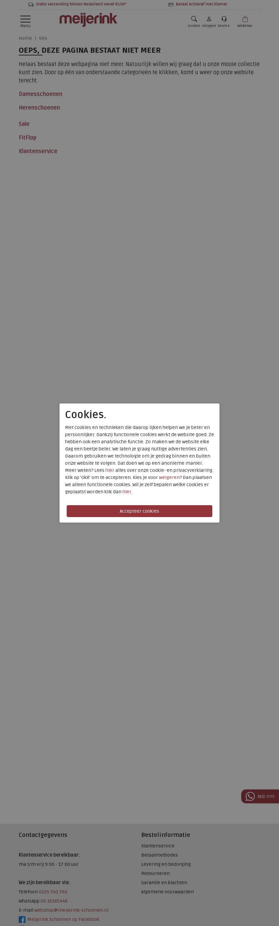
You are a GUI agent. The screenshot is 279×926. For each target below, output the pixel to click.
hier (109, 470)
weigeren (169, 477)
